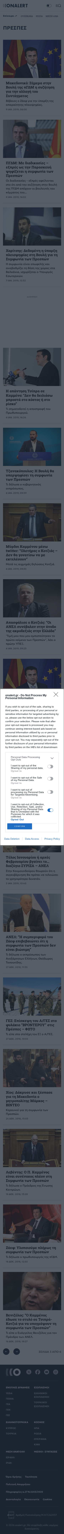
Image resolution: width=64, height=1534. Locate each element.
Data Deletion (12, 838)
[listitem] (32, 758)
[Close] (57, 695)
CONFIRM (19, 826)
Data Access (32, 838)
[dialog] (32, 767)
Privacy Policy (52, 838)
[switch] (50, 766)
